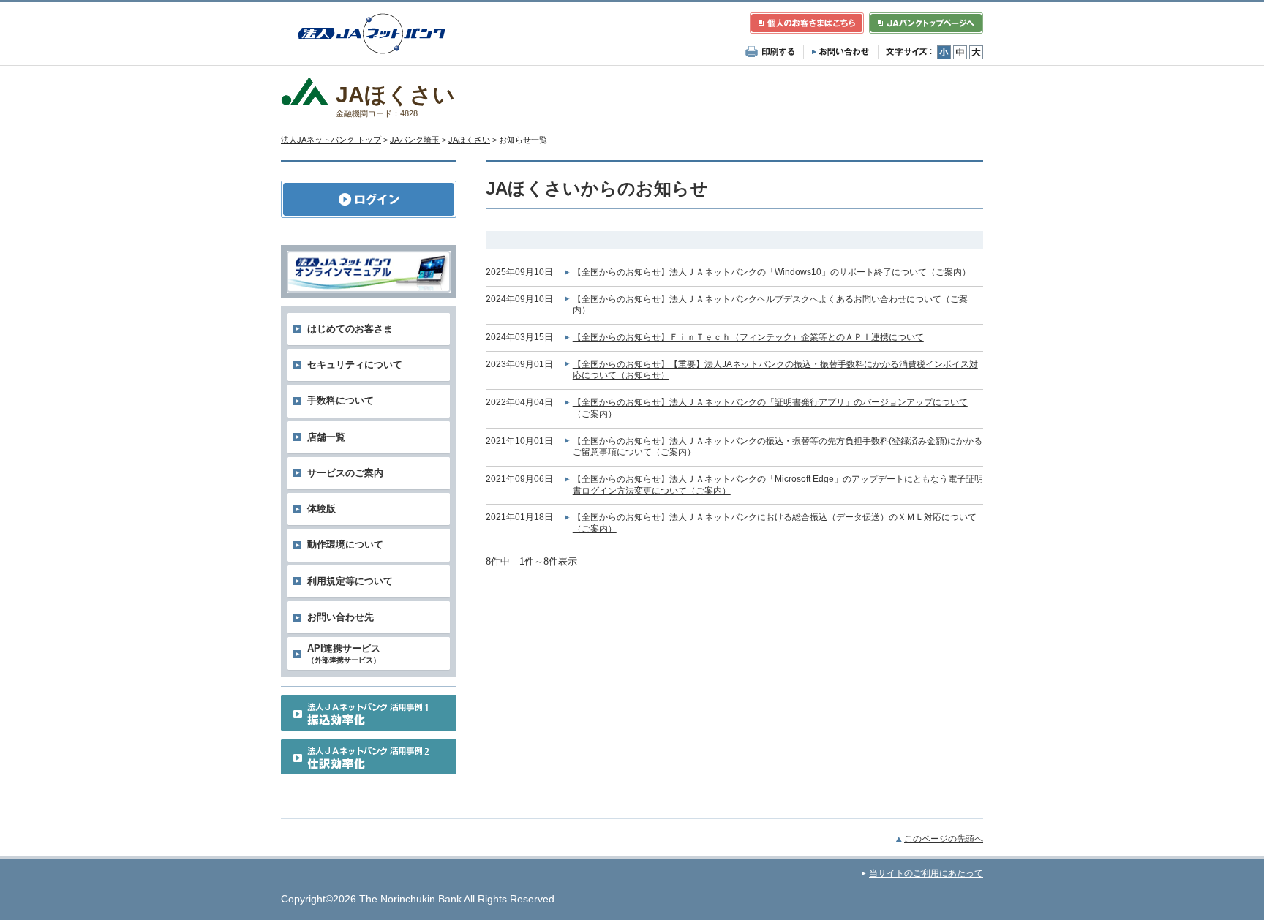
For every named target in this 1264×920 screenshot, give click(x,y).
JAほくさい (469, 139)
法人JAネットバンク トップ (331, 139)
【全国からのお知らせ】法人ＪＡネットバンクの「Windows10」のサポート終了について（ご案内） (772, 272)
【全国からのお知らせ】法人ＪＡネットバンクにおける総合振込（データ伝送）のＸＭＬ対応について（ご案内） (775, 523)
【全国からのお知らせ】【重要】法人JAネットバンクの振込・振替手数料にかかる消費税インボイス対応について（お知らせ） (775, 370)
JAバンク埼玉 (415, 139)
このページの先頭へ (943, 839)
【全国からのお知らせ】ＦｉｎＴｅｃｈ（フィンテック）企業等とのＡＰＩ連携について (748, 337)
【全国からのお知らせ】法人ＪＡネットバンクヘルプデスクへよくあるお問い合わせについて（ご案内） (770, 305)
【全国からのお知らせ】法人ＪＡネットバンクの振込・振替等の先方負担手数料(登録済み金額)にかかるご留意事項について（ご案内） (777, 447)
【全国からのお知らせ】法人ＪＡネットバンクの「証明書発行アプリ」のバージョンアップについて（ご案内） (770, 408)
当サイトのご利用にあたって (926, 873)
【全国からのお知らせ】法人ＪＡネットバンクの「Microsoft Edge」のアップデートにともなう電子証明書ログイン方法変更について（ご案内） (778, 485)
